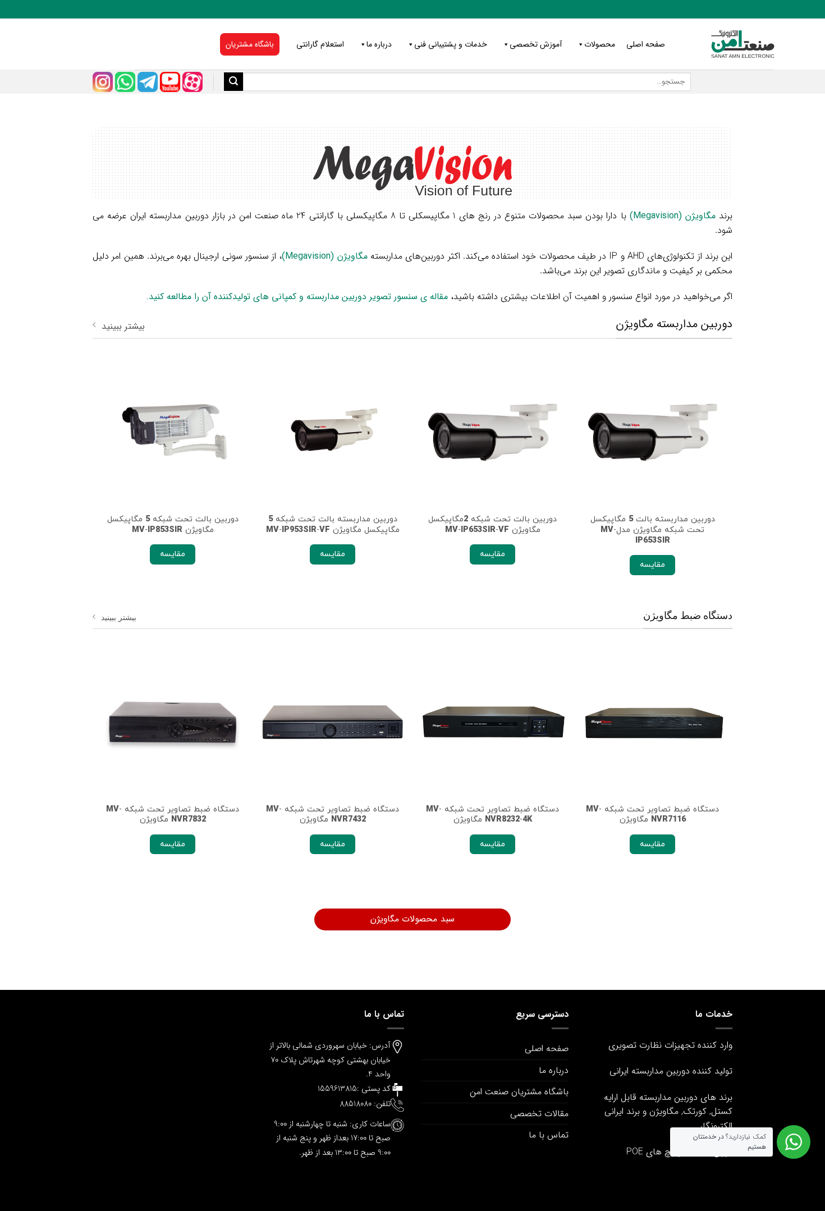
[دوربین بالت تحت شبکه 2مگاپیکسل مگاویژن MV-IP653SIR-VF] (492, 432)
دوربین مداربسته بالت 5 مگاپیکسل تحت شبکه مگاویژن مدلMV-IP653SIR (652, 529)
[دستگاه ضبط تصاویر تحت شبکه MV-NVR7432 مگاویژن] (332, 722)
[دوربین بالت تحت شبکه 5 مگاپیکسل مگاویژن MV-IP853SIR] (172, 432)
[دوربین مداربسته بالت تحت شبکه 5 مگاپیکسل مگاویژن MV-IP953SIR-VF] (332, 432)
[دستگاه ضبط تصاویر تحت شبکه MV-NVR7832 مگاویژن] (172, 722)
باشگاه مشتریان (250, 44)
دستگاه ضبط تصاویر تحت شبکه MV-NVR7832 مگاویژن (172, 814)
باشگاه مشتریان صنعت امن (519, 1092)
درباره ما (379, 44)
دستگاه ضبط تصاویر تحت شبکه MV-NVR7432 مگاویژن (332, 814)
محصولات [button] (599, 44)
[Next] (98, 482)
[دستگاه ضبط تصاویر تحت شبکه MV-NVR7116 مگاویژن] (652, 722)
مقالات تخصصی (539, 1114)
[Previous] (726, 482)
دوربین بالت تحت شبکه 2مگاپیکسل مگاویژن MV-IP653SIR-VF (492, 524)
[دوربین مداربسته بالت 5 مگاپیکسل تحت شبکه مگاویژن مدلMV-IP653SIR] (652, 432)
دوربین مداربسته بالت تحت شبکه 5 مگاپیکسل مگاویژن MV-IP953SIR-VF (333, 524)
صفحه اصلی (645, 44)
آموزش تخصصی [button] (536, 44)
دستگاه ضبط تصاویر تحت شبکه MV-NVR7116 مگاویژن (652, 814)
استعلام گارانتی (320, 44)
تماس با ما (549, 1135)
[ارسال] (233, 81)
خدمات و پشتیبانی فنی (450, 44)
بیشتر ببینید (123, 326)
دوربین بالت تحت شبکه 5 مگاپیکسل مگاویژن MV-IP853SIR (173, 524)
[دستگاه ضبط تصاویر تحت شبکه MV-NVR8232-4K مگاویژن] (492, 722)
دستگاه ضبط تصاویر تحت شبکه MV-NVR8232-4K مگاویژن (492, 814)
